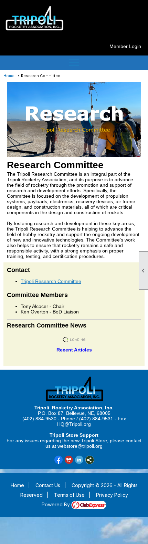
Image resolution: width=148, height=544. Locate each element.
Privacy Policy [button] (112, 495)
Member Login (125, 46)
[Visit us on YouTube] (69, 460)
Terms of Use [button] (69, 495)
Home (8, 75)
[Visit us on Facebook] (58, 460)
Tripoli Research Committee (51, 281)
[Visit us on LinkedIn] (79, 460)
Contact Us (47, 485)
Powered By (56, 504)
